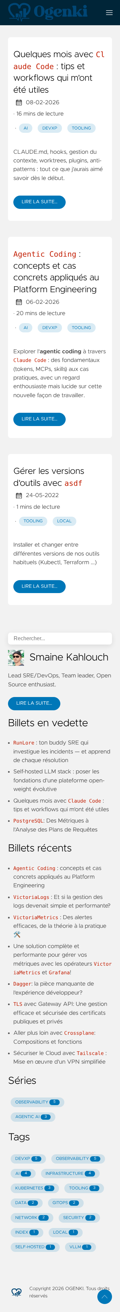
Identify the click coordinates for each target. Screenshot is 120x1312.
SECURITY (77, 1218)
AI (21, 1174)
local (64, 521)
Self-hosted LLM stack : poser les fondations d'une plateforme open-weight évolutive (59, 780)
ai (26, 128)
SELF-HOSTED (33, 1247)
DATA (24, 1203)
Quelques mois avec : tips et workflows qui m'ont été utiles (59, 72)
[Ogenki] (52, 12)
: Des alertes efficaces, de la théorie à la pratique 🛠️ (59, 926)
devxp (49, 128)
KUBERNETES (33, 1188)
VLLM (78, 1247)
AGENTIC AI (31, 1117)
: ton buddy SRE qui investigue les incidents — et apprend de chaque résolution (61, 751)
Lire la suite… (39, 202)
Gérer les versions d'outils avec (48, 477)
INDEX (25, 1232)
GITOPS (63, 1203)
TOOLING (82, 1188)
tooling (81, 128)
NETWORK (30, 1218)
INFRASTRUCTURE (68, 1174)
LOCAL (63, 1232)
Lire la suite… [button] (34, 703)
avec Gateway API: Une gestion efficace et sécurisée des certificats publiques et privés (60, 1013)
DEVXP (26, 1159)
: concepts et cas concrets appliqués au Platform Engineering (56, 272)
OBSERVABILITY (35, 1102)
